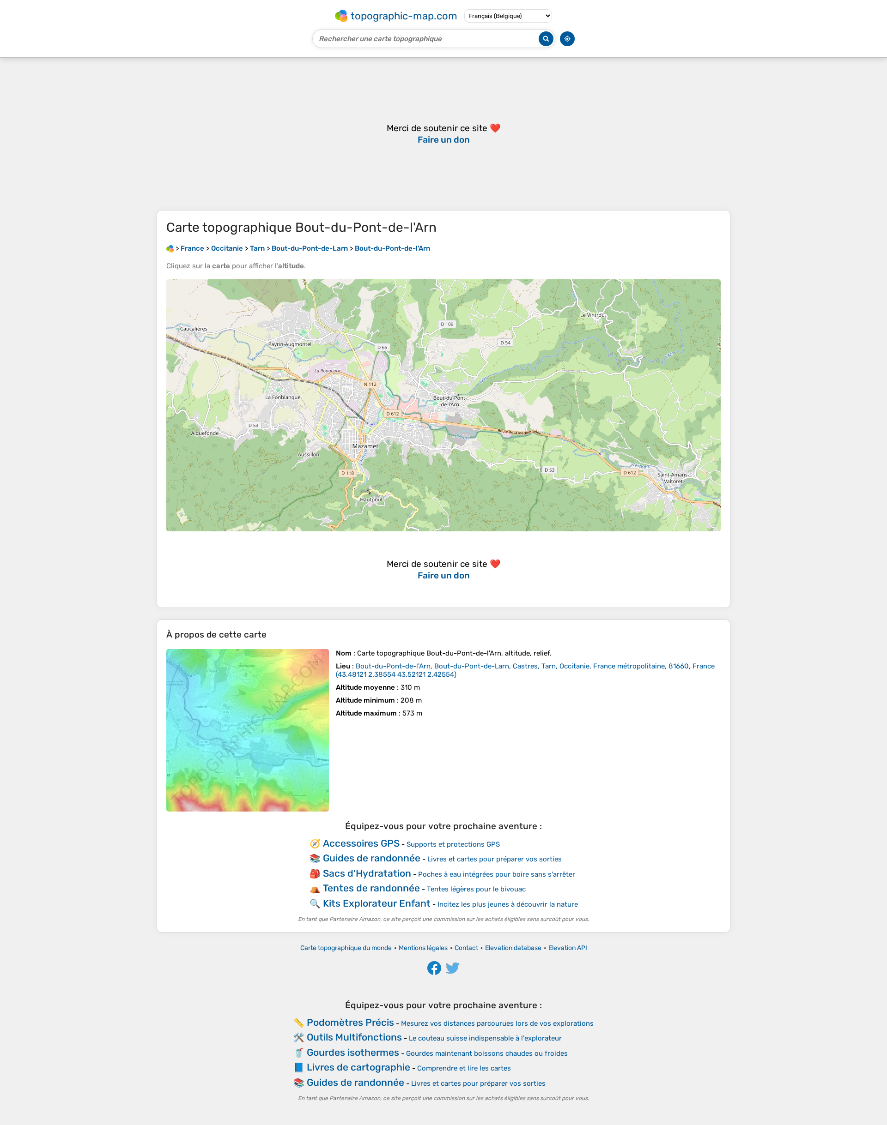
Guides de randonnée (371, 858)
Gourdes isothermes (353, 1052)
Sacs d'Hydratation (367, 873)
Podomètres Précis (350, 1022)
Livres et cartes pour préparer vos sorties (494, 859)
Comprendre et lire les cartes (464, 1068)
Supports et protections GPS (453, 844)
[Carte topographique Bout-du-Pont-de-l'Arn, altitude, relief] (247, 730)
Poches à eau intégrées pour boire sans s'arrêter (496, 874)
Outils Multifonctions (354, 1037)
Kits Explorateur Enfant (377, 903)
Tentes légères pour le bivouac (476, 889)
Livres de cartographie (358, 1067)
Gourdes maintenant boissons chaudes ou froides (487, 1053)
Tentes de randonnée (371, 888)
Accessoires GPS (361, 843)
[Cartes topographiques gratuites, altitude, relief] (170, 248)
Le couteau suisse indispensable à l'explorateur (485, 1038)
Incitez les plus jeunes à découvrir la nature (507, 904)
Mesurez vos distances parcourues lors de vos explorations (497, 1023)
